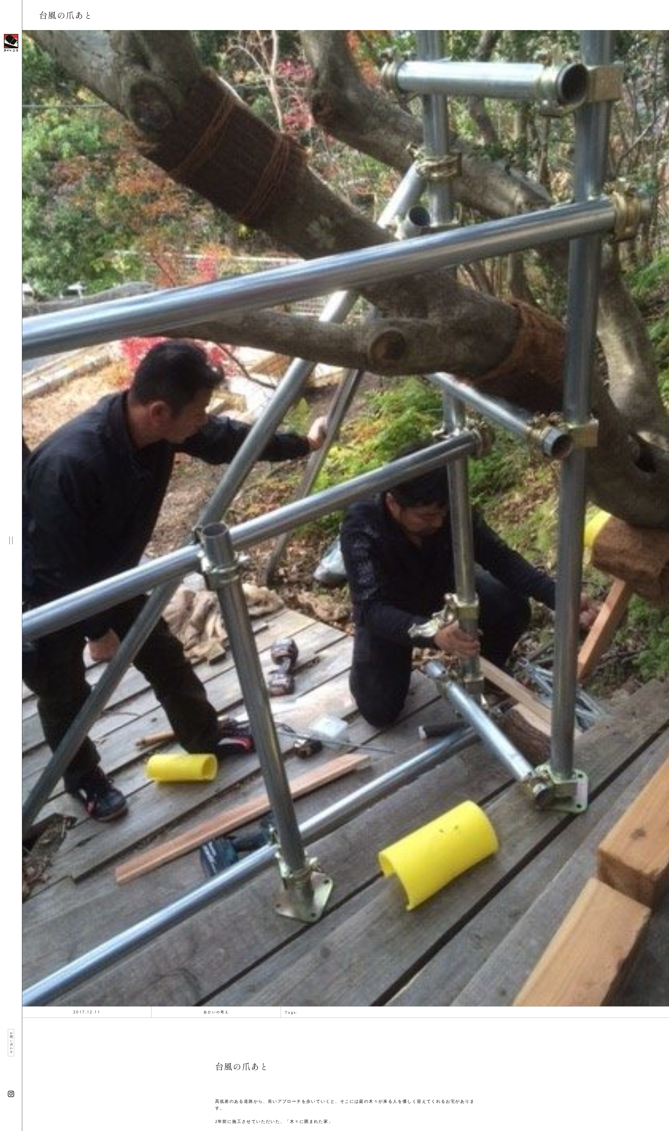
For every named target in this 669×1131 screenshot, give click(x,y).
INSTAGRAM (11, 1094)
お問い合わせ (11, 1042)
